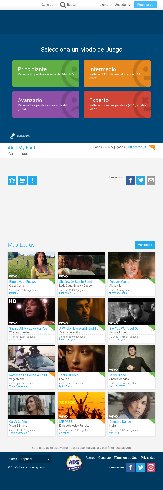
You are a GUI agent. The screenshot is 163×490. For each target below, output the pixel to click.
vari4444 (114, 433)
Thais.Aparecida (18, 386)
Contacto (104, 458)
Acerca (90, 458)
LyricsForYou (66, 386)
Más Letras (21, 245)
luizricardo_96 (137, 147)
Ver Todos (145, 245)
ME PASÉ (65, 422)
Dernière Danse (120, 422)
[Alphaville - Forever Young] (131, 265)
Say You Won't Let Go (124, 328)
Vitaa (12, 425)
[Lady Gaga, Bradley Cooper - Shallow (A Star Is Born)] (81, 265)
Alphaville (115, 285)
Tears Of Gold (68, 375)
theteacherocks (118, 293)
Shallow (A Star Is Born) (75, 282)
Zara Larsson (19, 153)
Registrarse (145, 5)
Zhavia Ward (74, 332)
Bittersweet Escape (23, 282)
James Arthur (118, 332)
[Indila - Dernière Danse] (131, 405)
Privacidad (148, 458)
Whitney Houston (19, 332)
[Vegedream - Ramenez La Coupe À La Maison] (31, 358)
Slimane (22, 425)
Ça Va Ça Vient (19, 422)
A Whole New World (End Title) (80, 328)
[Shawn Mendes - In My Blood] (131, 358)
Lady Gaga (65, 285)
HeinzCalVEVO (117, 386)
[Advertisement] (81, 22)
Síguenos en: (115, 467)
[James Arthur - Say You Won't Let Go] (131, 311)
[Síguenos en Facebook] (130, 467)
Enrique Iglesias (69, 425)
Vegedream (16, 379)
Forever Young (119, 282)
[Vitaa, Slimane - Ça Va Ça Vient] (31, 405)
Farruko (84, 425)
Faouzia (64, 379)
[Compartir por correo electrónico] (151, 180)
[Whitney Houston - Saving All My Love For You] (31, 311)
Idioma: (13, 459)
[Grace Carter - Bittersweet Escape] (31, 265)
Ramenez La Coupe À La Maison (31, 375)
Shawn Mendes (119, 379)
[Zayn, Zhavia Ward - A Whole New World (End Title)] (81, 311)
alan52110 (15, 339)
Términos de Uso (126, 458)
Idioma (103, 5)
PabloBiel (14, 293)
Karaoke (23, 136)
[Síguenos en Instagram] (151, 467)
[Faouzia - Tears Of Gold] (81, 358)
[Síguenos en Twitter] (140, 467)
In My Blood (117, 375)
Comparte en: (116, 177)
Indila (112, 425)
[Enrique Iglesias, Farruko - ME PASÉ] (81, 405)
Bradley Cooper (83, 285)
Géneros (47, 5)
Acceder (121, 5)
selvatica (64, 433)
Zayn (62, 332)
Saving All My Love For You (28, 328)
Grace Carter (17, 285)
